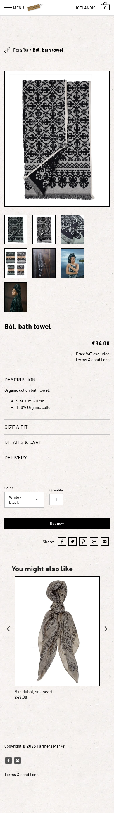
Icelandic (86, 7)
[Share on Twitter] (72, 541)
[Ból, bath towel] (57, 139)
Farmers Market (51, 745)
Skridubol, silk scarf (34, 691)
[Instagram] (17, 760)
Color (8, 488)
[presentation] (8, 628)
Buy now (57, 523)
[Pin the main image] (83, 541)
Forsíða (20, 49)
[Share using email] (105, 541)
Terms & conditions (92, 359)
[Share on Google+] (94, 541)
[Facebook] (8, 760)
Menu (18, 7)
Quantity (56, 490)
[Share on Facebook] (62, 541)
